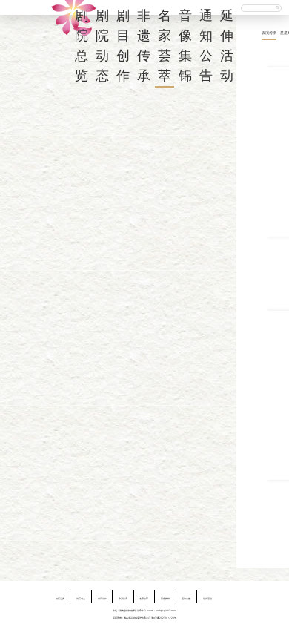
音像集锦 (165, 598)
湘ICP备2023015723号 (163, 617)
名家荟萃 (143, 598)
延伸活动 (207, 598)
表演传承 (269, 32)
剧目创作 (102, 598)
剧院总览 (60, 598)
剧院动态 (80, 598)
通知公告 (186, 598)
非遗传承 (123, 598)
